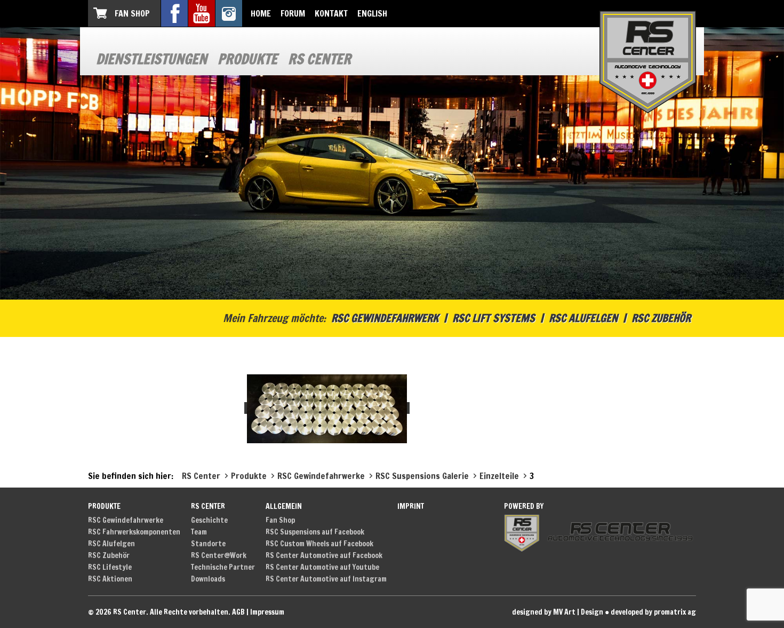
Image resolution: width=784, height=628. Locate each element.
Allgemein (284, 506)
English (372, 13)
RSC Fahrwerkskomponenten (134, 532)
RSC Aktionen (110, 579)
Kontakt (331, 13)
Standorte (208, 543)
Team (199, 532)
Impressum (267, 612)
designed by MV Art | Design (557, 612)
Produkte (247, 59)
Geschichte (209, 520)
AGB (238, 612)
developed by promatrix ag (653, 612)
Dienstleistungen (151, 59)
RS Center (319, 59)
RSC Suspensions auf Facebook (315, 532)
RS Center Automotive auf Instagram (326, 579)
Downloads (208, 579)
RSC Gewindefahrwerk (384, 318)
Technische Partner (223, 567)
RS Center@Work (218, 555)
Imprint (410, 506)
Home (261, 13)
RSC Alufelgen (583, 318)
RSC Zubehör (661, 318)
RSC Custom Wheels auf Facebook (319, 543)
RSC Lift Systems (493, 318)
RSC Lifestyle (110, 567)
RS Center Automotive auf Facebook (324, 555)
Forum (293, 13)
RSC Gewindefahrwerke (125, 520)
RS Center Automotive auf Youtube (322, 567)
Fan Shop (132, 13)
